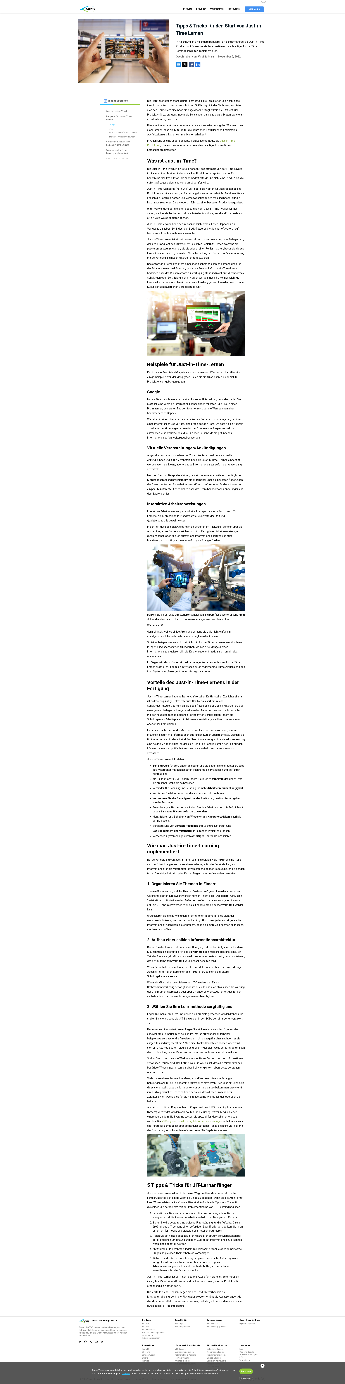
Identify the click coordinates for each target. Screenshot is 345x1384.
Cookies (126, 1373)
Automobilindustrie (215, 1352)
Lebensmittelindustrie (216, 1361)
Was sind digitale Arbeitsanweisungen (248, 1353)
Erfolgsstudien (148, 1355)
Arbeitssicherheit (182, 1361)
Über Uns (146, 1352)
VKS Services (213, 1324)
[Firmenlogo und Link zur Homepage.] (87, 9)
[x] (185, 64)
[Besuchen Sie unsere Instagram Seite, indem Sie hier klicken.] (101, 1341)
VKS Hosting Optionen (216, 1327)
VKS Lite (145, 1324)
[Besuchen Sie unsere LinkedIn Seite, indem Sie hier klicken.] (80, 1341)
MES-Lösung (180, 1349)
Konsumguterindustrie (217, 1355)
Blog (241, 1349)
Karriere (145, 1361)
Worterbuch (244, 1360)
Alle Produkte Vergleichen (153, 1332)
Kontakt (145, 1349)
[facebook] (191, 64)
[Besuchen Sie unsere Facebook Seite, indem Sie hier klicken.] (85, 1341)
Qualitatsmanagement (184, 1352)
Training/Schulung (183, 1358)
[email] (178, 64)
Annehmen (246, 1371)
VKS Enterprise (148, 1330)
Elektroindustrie (214, 1358)
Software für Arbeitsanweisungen (151, 1336)
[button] (187, 9)
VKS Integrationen (182, 1327)
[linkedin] (198, 64)
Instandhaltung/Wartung (185, 1355)
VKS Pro (145, 1327)
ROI (240, 1357)
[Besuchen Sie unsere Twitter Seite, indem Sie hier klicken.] (90, 1341)
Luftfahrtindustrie (215, 1349)
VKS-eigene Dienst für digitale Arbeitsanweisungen (192, 1121)
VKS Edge (179, 1324)
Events (145, 1358)
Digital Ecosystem (247, 1324)
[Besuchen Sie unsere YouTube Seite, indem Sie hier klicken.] (96, 1341)
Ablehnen (246, 1378)
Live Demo (254, 9)
